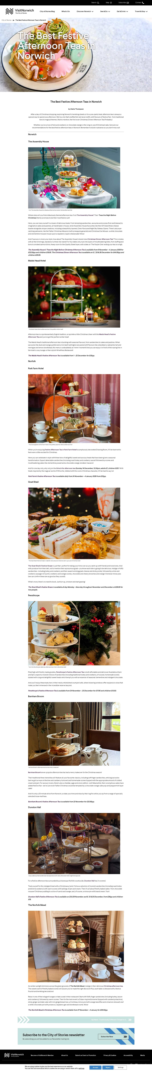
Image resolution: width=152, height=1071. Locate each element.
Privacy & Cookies (110, 1055)
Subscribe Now (107, 1037)
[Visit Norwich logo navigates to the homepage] (16, 1055)
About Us (64, 1055)
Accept (95, 1067)
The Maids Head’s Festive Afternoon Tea (44, 356)
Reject (108, 1067)
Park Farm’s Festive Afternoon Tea (41, 476)
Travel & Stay (140, 11)
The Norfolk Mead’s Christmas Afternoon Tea (46, 1010)
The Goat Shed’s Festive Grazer (40, 587)
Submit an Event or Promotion (85, 1055)
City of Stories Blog (47, 11)
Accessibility (128, 1055)
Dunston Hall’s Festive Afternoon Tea (43, 897)
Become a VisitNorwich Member (42, 1055)
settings (81, 1068)
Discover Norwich (84, 11)
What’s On (66, 11)
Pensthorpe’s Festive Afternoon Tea (42, 691)
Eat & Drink (121, 11)
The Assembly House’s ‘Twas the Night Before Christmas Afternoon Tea (56, 250)
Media (142, 1055)
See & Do (103, 11)
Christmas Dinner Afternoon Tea (68, 252)
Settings (120, 1067)
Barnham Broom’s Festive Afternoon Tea (44, 802)
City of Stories (6, 20)
